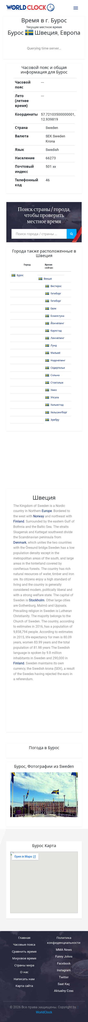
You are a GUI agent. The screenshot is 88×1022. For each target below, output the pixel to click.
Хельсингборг (59, 412)
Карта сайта (24, 986)
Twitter (64, 977)
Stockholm (36, 600)
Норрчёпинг (58, 360)
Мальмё (55, 352)
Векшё (48, 278)
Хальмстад (57, 404)
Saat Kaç (64, 984)
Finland (18, 521)
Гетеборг (56, 293)
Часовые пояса (24, 945)
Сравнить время (24, 951)
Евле (53, 308)
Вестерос (56, 286)
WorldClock (44, 1012)
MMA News (64, 950)
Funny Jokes (63, 956)
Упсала (55, 397)
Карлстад (56, 330)
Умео (54, 390)
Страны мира (24, 965)
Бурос (20, 275)
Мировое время (24, 958)
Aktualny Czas (63, 991)
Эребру (55, 419)
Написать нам (24, 979)
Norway (38, 516)
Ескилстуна (57, 316)
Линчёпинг (57, 338)
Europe (47, 511)
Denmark (19, 542)
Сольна (55, 375)
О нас (24, 972)
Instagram (64, 970)
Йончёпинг (57, 323)
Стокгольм (57, 382)
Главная (24, 938)
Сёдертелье (58, 367)
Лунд (54, 345)
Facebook (64, 963)
